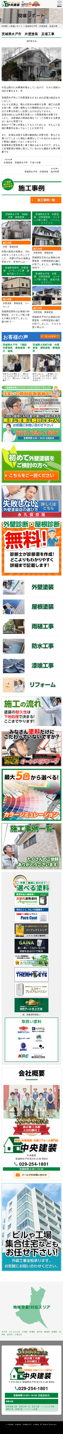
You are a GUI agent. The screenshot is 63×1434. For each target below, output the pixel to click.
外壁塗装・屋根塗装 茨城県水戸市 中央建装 (23, 1424)
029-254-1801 (34, 1164)
